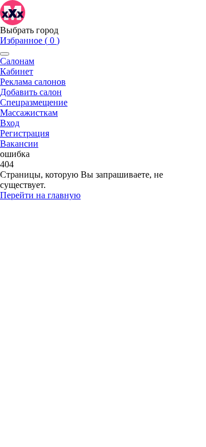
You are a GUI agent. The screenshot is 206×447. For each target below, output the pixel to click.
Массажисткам (29, 112)
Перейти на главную (40, 195)
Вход (9, 123)
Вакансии (19, 143)
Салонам (17, 61)
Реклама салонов (33, 82)
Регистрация (24, 133)
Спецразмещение (34, 102)
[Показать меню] (4, 54)
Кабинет (16, 71)
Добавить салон (31, 92)
